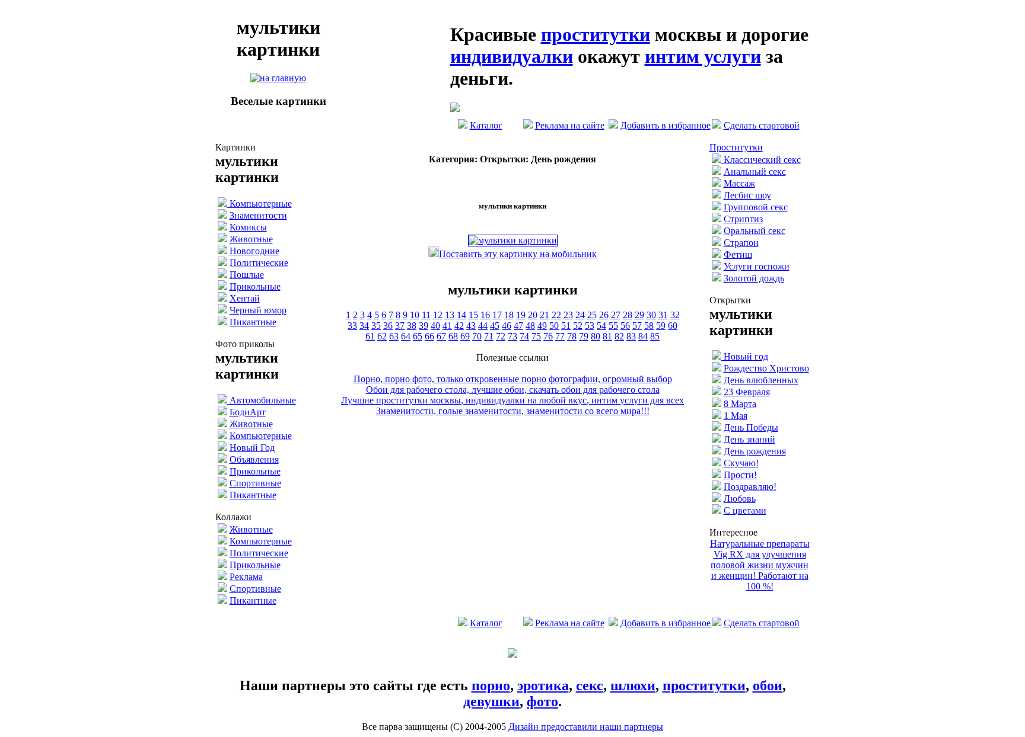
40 (435, 326)
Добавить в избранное (665, 125)
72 (500, 336)
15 (473, 315)
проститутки (595, 34)
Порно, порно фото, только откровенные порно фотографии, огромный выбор (513, 379)
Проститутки (736, 147)
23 (568, 315)
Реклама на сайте (569, 125)
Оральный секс (754, 231)
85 (655, 336)
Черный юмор (258, 310)
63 (394, 336)
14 (461, 315)
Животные (251, 239)
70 (477, 336)
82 (619, 336)
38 (411, 326)
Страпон (741, 243)
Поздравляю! (750, 487)
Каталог (486, 125)
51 (566, 326)
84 (643, 336)
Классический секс (761, 160)
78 (572, 336)
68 (453, 336)
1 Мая (735, 416)
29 (639, 315)
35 (376, 326)
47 (518, 326)
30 (651, 315)
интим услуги (703, 56)
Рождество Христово (766, 368)
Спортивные (255, 483)
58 (649, 326)
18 (509, 315)
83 (631, 336)
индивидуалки (511, 56)
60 (672, 326)
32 (675, 315)
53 (589, 326)
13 (449, 315)
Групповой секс (756, 207)
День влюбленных (761, 380)
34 (364, 326)
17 (497, 315)
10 (414, 315)
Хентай (245, 298)
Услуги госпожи (757, 266)
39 (423, 326)
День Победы (751, 427)
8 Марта (740, 404)
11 (426, 315)
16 (485, 315)
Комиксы (248, 227)
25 (592, 315)
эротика (543, 685)
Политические (259, 263)
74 (524, 336)
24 (580, 315)
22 (556, 315)
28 (627, 315)
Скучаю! (741, 463)
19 (521, 315)
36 (388, 326)
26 (604, 315)
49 (542, 326)
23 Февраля (747, 392)
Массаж (739, 183)
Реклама (246, 577)
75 (536, 336)
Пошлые (247, 275)
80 (595, 336)
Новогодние (254, 251)
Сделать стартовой (762, 125)
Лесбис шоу (747, 195)
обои (767, 685)
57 (637, 326)
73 (512, 336)
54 (601, 326)
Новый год (744, 356)
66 (429, 336)
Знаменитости (258, 215)
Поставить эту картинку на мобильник (518, 254)
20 (532, 315)
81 (607, 336)
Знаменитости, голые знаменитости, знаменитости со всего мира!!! (513, 411)
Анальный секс (755, 171)
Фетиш (738, 254)
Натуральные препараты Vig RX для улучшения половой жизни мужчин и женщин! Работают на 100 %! (760, 565)
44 (483, 326)
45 (494, 326)
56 (625, 326)
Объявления (254, 459)
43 (471, 326)
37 (400, 326)
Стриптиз (743, 219)
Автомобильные (261, 400)
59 (661, 326)
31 (663, 315)
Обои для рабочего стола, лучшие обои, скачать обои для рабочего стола (513, 389)
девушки (491, 701)
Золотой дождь (754, 278)
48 (530, 326)
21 (544, 315)
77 (560, 336)
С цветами (745, 510)
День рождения (755, 451)
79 (583, 336)
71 (489, 336)
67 (441, 336)
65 (417, 336)
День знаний (749, 439)
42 (459, 326)
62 (382, 336)
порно (491, 685)
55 (613, 326)
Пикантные (253, 322)
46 (506, 326)
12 (438, 315)
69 (465, 336)
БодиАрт (248, 412)
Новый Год (252, 448)
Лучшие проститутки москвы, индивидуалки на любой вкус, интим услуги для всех (512, 400)
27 (615, 315)
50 (554, 326)
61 (370, 336)
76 (548, 336)
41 (447, 326)
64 (405, 336)
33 (352, 326)
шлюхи (632, 685)
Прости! (740, 475)
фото (542, 701)
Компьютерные (259, 203)
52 (577, 326)
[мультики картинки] (278, 78)
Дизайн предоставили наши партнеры (585, 727)
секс (589, 685)
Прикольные (255, 286)
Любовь (740, 499)
